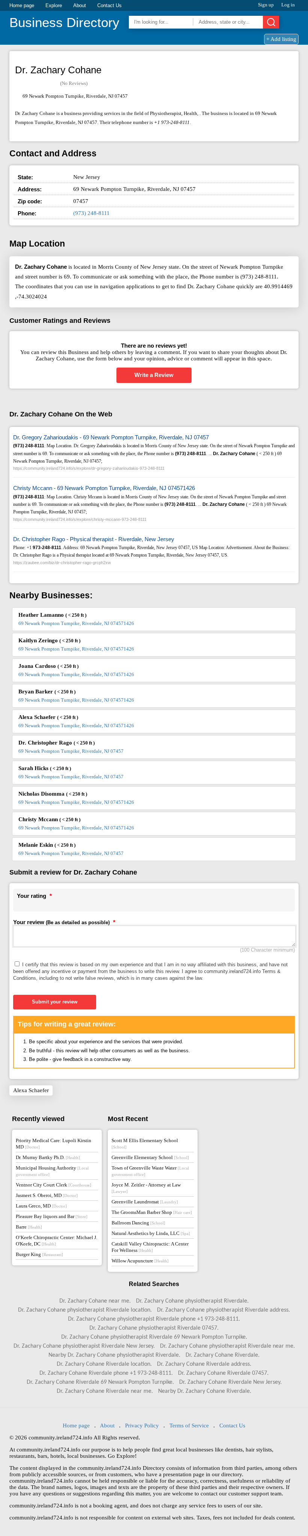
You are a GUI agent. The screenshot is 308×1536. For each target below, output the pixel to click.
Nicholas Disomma (52, 794)
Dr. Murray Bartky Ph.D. (48, 1157)
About (79, 5)
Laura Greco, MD (41, 1206)
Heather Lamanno (52, 615)
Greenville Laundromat (145, 1202)
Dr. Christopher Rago (56, 743)
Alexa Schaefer (48, 717)
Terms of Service (189, 1426)
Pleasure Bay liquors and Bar (52, 1216)
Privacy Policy (142, 1426)
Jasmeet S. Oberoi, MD (47, 1195)
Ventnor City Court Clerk (53, 1185)
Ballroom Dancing (138, 1223)
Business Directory (64, 22)
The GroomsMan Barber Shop (152, 1212)
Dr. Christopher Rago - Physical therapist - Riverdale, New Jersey (93, 539)
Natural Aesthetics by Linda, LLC (151, 1233)
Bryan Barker (46, 692)
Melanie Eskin (46, 845)
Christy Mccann (49, 819)
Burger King (39, 1254)
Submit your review (54, 1002)
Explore (53, 5)
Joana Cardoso (48, 666)
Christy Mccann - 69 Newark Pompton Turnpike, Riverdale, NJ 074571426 (104, 488)
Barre (29, 1227)
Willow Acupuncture (140, 1261)
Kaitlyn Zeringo (49, 640)
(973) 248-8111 (91, 213)
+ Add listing (281, 39)
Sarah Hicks (44, 768)
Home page (21, 5)
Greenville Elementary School (150, 1157)
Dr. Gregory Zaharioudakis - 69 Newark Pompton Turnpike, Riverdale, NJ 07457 (111, 437)
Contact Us (109, 5)
